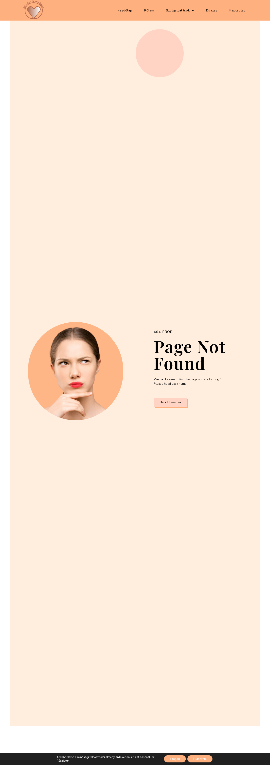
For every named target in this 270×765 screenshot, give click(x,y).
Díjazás (211, 10)
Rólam (149, 10)
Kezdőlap (124, 10)
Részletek (63, 760)
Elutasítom (200, 758)
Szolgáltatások (178, 10)
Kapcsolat (237, 10)
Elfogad (175, 758)
